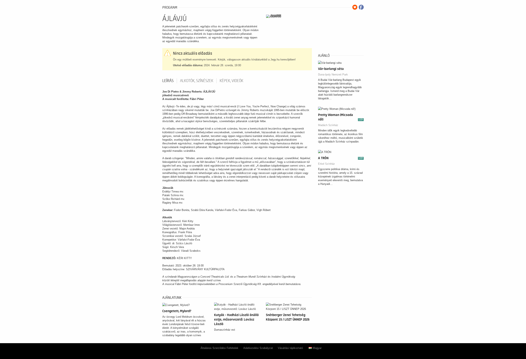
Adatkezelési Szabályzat (258, 348)
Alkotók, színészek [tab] (196, 81)
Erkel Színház (326, 163)
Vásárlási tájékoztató (290, 348)
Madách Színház (328, 125)
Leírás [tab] (168, 81)
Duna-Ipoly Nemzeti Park (333, 74)
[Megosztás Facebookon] (361, 7)
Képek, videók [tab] (231, 81)
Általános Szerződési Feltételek (219, 348)
